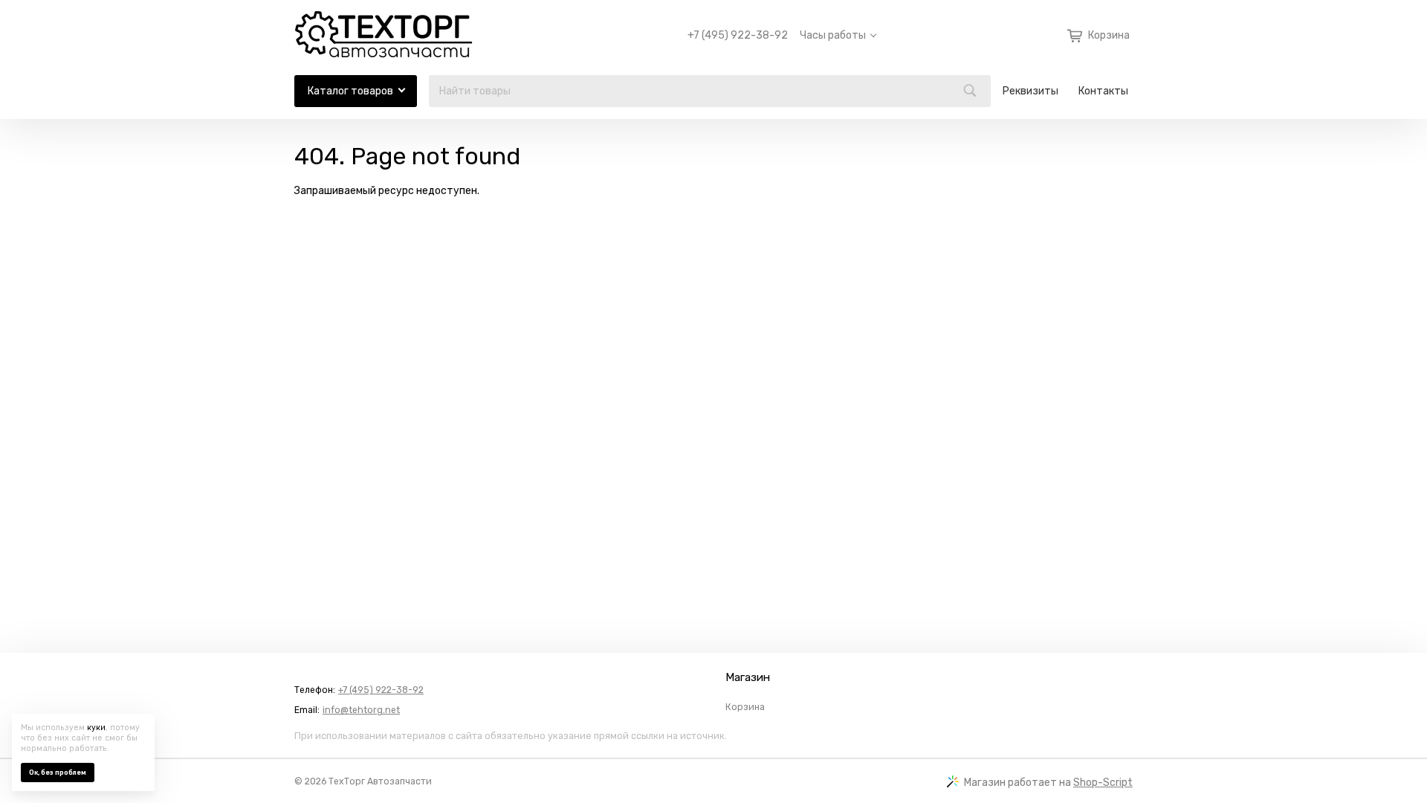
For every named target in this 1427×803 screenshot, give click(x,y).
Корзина (745, 707)
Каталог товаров (350, 91)
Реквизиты (1030, 91)
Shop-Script (1103, 782)
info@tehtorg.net (361, 710)
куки (96, 727)
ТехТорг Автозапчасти (380, 781)
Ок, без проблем (57, 772)
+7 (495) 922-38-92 (737, 35)
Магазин (747, 677)
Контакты (1103, 91)
